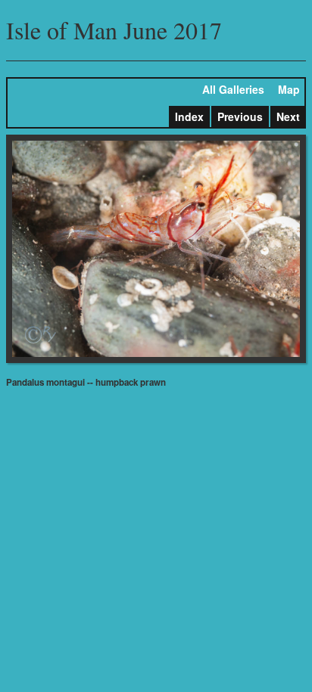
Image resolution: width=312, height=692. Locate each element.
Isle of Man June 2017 (114, 30)
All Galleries (233, 89)
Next (288, 116)
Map (289, 89)
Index (189, 116)
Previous (240, 116)
